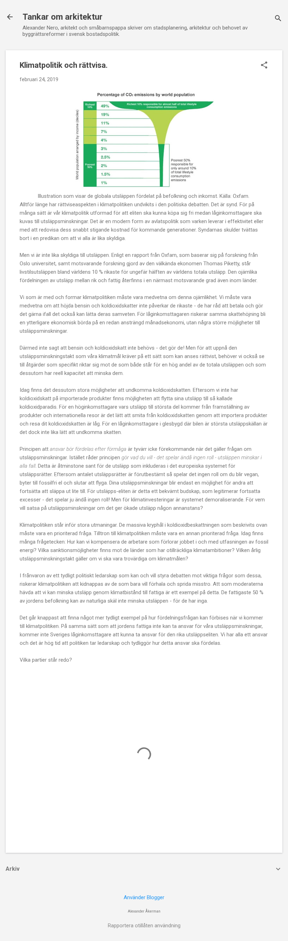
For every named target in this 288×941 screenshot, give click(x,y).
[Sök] (278, 19)
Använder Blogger (144, 897)
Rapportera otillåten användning (144, 925)
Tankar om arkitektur (62, 17)
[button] (264, 66)
